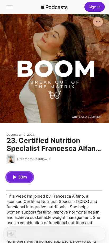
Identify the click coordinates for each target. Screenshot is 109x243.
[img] (54, 7)
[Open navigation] (9, 7)
